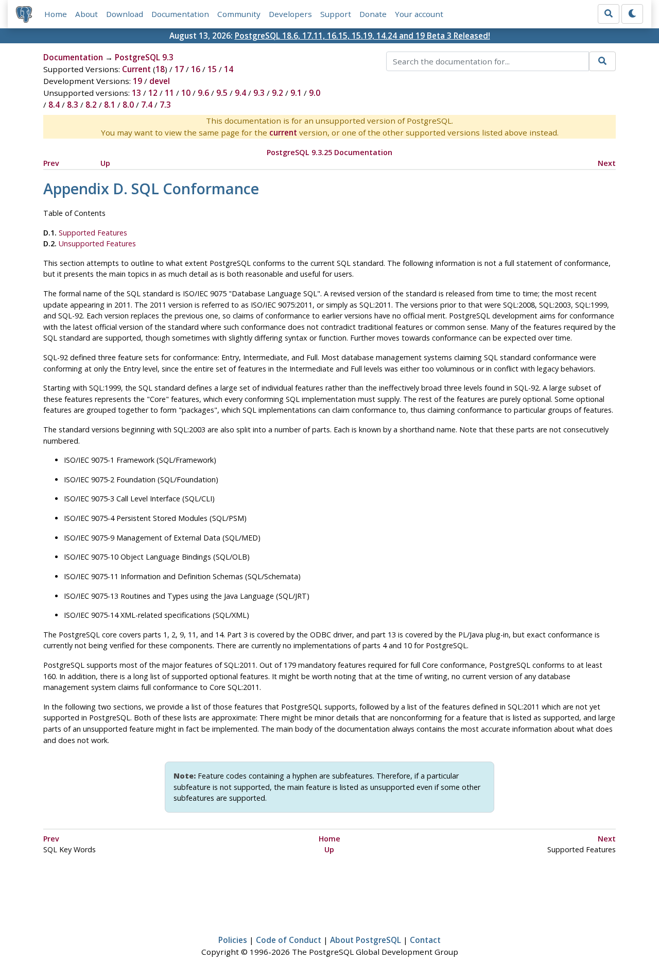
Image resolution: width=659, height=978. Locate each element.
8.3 (72, 104)
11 (169, 93)
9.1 (296, 93)
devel (159, 81)
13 (136, 93)
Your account (419, 14)
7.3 (165, 104)
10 (185, 93)
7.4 (146, 104)
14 (228, 69)
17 (179, 69)
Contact (425, 940)
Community (239, 14)
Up (105, 163)
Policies (232, 940)
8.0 (128, 104)
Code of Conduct (288, 940)
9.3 (259, 93)
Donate (373, 14)
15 (212, 69)
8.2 (91, 104)
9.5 (222, 93)
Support (335, 14)
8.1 (109, 104)
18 (160, 69)
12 (153, 93)
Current (136, 69)
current (283, 132)
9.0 (314, 93)
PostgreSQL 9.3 (144, 57)
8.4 (54, 104)
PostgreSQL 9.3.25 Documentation (329, 152)
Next (607, 163)
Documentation (180, 14)
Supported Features (93, 233)
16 (195, 69)
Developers (290, 14)
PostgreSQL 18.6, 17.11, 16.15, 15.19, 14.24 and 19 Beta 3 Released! (362, 35)
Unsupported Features (97, 243)
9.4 (240, 93)
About (86, 14)
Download (124, 14)
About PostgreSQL (365, 940)
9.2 (277, 93)
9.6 (203, 93)
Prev (51, 163)
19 (137, 81)
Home (55, 14)
